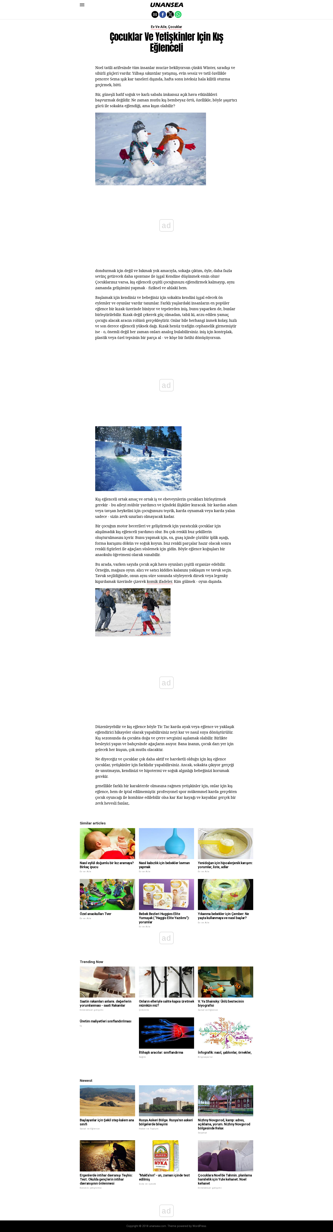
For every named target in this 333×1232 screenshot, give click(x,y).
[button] (82, 4)
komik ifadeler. (160, 581)
